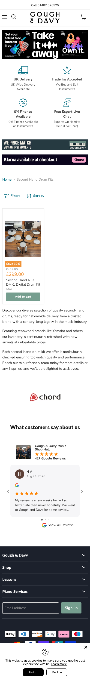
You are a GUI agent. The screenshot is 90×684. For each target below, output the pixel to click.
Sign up (71, 607)
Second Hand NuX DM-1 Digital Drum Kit (23, 282)
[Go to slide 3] (48, 519)
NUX (9, 289)
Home (7, 180)
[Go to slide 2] (45, 519)
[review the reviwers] (17, 486)
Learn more (59, 664)
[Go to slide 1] (42, 520)
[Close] (86, 647)
